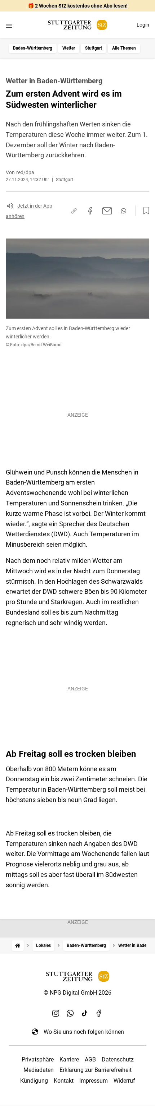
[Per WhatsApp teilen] (123, 210)
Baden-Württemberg (32, 48)
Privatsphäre (38, 1059)
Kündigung (34, 1080)
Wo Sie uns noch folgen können (84, 1031)
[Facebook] (99, 1013)
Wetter (68, 48)
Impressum (93, 1080)
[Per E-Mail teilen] (107, 211)
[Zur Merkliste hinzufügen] (144, 211)
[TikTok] (84, 1013)
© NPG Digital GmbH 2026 (77, 992)
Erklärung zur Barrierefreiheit (95, 1069)
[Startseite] (18, 945)
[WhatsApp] (70, 1013)
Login (143, 25)
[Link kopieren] (74, 211)
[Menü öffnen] (9, 25)
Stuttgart (93, 48)
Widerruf (124, 1080)
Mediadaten (38, 1069)
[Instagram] (56, 1013)
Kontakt (64, 1080)
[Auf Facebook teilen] (90, 211)
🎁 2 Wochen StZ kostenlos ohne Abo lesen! (78, 6)
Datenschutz (118, 1059)
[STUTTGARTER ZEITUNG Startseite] (77, 25)
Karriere (69, 1059)
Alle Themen (124, 48)
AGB (90, 1059)
